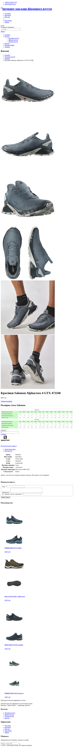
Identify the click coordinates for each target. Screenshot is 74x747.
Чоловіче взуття (13, 38)
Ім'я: (4, 487)
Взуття (7, 36)
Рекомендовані (9, 45)
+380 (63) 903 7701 (11, 2)
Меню (3, 31)
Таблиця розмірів (6, 401)
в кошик (3, 434)
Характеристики (10, 449)
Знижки (7, 47)
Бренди (7, 43)
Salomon (7, 58)
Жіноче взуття (13, 40)
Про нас (7, 17)
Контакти (8, 15)
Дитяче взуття (13, 42)
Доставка (8, 13)
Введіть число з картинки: (14, 494)
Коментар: (6, 492)
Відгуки (8, 451)
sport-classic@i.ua (10, 4)
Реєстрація (8, 20)
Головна (7, 35)
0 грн (2, 25)
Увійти (7, 22)
